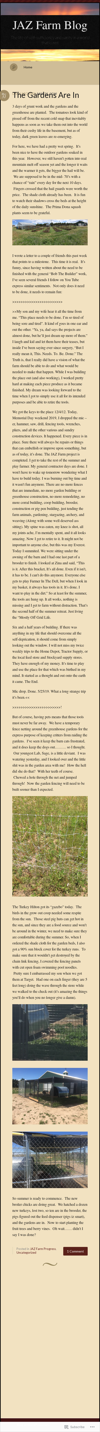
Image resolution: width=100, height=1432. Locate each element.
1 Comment (75, 1251)
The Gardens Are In (45, 95)
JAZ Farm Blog (50, 24)
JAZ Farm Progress (43, 1249)
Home (28, 67)
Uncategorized (26, 1252)
